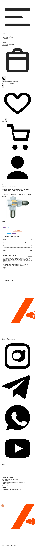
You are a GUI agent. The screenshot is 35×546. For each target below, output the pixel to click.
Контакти (4, 472)
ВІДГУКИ (29, 194)
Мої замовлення (11, 479)
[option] (17, 207)
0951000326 (16, 81)
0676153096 (12, 81)
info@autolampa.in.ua (21, 482)
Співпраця (4, 475)
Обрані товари (17, 479)
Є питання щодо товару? (17, 230)
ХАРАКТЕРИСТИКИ (22, 194)
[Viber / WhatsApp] (17, 432)
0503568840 (4, 81)
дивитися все (30, 256)
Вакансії (4, 473)
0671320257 (8, 81)
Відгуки (4, 469)
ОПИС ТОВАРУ (13, 194)
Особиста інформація (5, 479)
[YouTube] (17, 463)
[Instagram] (17, 371)
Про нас (4, 466)
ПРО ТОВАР (6, 194)
